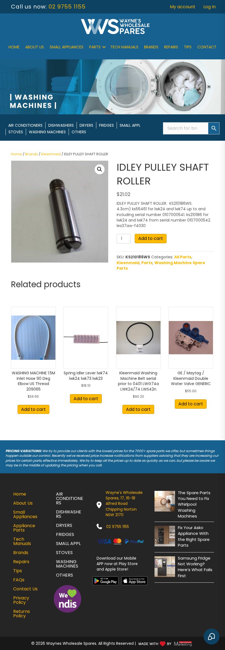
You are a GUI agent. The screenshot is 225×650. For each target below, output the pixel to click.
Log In (209, 7)
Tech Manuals (124, 47)
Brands (151, 47)
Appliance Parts (24, 527)
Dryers (86, 125)
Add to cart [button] (33, 409)
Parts (95, 47)
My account (182, 7)
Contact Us (25, 589)
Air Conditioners (25, 125)
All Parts (182, 257)
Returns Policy (21, 613)
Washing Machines (47, 132)
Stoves (16, 132)
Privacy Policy (21, 600)
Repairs (171, 47)
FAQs (18, 580)
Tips (188, 47)
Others (79, 132)
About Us (34, 47)
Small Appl (130, 125)
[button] (104, 47)
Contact (206, 47)
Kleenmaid (51, 154)
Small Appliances (66, 47)
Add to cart (150, 238)
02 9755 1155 (67, 6)
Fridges (106, 125)
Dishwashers (61, 125)
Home (14, 47)
